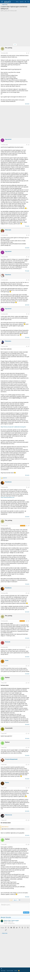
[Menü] (2, 1)
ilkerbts (6, 922)
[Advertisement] (15, 27)
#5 (28, 280)
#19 (28, 820)
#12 (28, 647)
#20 (28, 844)
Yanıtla (27, 103)
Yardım (15, 970)
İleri (15, 900)
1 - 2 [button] (11, 900)
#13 (28, 665)
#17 (28, 764)
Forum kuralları (10, 970)
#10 (28, 593)
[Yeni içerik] (25, 1)
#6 (28, 314)
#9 (28, 525)
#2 (28, 144)
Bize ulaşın (3, 970)
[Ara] (28, 1)
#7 (28, 346)
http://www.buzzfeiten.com (7, 497)
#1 (28, 53)
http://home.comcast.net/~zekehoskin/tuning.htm (13, 427)
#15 (28, 733)
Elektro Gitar (10, 922)
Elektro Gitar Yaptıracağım (11, 920)
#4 (28, 256)
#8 (28, 487)
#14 (28, 682)
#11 (28, 621)
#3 (28, 235)
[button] (1, 968)
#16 (28, 747)
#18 (28, 787)
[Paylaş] (27, 53)
